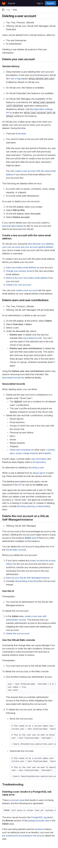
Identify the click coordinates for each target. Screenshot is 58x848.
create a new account (26, 290)
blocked (22, 133)
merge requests (30, 453)
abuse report (39, 473)
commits (50, 449)
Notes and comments (20, 449)
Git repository (39, 462)
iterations (39, 829)
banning (31, 506)
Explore (11, 3)
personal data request (12, 226)
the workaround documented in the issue (22, 835)
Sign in (40, 3)
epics (12, 453)
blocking (21, 506)
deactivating (44, 506)
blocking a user (36, 467)
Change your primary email (19, 271)
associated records (32, 338)
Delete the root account (17, 633)
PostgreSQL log (39, 817)
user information (39, 459)
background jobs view (39, 820)
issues (19, 453)
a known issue (18, 800)
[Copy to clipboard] (52, 684)
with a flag (15, 78)
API (20, 484)
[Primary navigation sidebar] (3, 10)
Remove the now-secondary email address (27, 277)
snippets (47, 453)
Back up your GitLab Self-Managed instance (27, 577)
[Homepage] (3, 3)
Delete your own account (18, 284)
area (30, 538)
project (33, 560)
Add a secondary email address (21, 267)
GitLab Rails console (16, 549)
